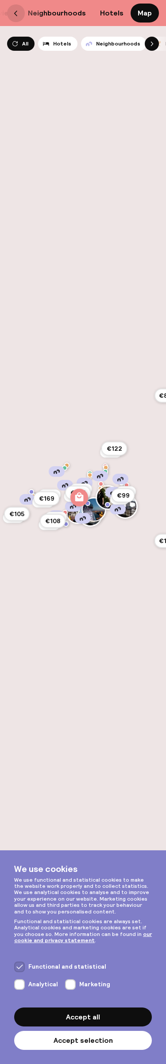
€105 (16, 514)
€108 (52, 521)
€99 (123, 495)
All (25, 43)
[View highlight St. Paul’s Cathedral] (108, 497)
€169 (46, 498)
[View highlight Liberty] (79, 497)
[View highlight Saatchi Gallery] (66, 524)
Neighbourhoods (57, 13)
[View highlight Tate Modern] (107, 504)
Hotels (112, 13)
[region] (83, 532)
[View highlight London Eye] (93, 509)
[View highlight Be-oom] (101, 484)
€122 (114, 449)
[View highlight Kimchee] (90, 475)
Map (145, 13)
